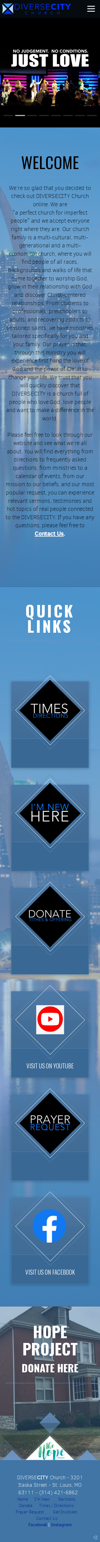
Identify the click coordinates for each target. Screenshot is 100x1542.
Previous (17, 73)
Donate (26, 1505)
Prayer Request (30, 1512)
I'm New (41, 1499)
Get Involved (65, 1512)
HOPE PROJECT (50, 1340)
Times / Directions (56, 1505)
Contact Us (47, 1518)
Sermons (66, 1499)
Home (23, 1499)
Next (83, 73)
